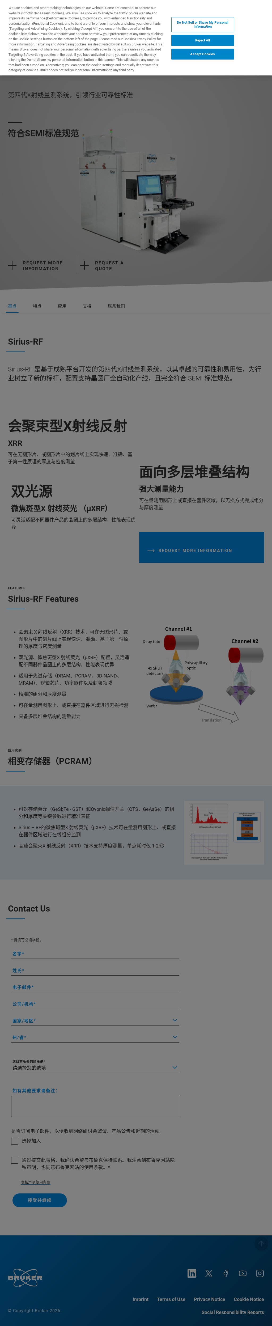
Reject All (202, 40)
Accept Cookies (202, 54)
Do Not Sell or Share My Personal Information (202, 24)
